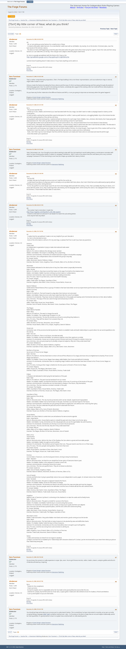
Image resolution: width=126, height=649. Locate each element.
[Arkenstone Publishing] (10, 88)
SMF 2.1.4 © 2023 (10, 647)
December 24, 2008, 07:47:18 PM (34, 231)
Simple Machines (20, 647)
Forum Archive (91, 7)
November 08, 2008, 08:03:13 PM (34, 205)
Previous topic (105, 29)
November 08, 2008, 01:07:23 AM (34, 149)
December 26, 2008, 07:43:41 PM (34, 609)
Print (116, 34)
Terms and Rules (110, 647)
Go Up (10, 632)
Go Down (11, 34)
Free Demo (29, 70)
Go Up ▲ (117, 647)
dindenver (13, 39)
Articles (80, 7)
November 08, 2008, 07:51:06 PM (34, 173)
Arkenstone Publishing (57, 99)
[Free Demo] (10, 49)
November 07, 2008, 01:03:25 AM (34, 76)
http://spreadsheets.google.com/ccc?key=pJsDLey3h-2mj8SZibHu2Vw (48, 57)
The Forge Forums (17, 7)
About (72, 7)
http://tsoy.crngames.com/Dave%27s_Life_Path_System (44, 212)
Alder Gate (46, 614)
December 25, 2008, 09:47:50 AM (34, 557)
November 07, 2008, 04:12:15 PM (34, 105)
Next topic (114, 29)
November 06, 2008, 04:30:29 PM (34, 39)
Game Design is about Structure (41, 97)
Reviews (103, 7)
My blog (28, 69)
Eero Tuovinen (52, 20)
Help (103, 647)
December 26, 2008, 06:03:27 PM (34, 581)
